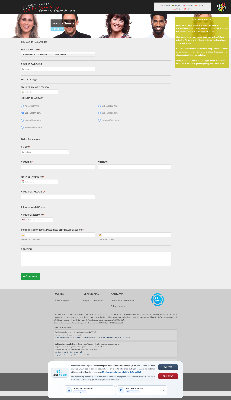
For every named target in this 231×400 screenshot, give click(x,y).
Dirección (27, 249)
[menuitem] (165, 5)
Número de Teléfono (32, 215)
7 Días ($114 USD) (32, 106)
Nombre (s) (27, 162)
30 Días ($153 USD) (33, 113)
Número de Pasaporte (33, 192)
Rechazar (168, 376)
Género (25, 147)
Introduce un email (31, 239)
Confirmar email (106, 239)
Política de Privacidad (132, 372)
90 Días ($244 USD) (33, 120)
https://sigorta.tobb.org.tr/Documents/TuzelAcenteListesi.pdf (78, 355)
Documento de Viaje (32, 64)
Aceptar (168, 367)
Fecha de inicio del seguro (35, 87)
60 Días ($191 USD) (110, 113)
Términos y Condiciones (112, 372)
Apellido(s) (103, 162)
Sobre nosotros (118, 306)
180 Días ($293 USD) (110, 120)
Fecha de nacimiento (32, 177)
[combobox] (25, 219)
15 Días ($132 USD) (110, 106)
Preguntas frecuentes (93, 300)
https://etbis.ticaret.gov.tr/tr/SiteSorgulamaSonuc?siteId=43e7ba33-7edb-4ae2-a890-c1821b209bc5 (92, 337)
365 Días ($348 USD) (33, 127)
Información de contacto (122, 300)
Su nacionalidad (30, 49)
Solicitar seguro (62, 300)
